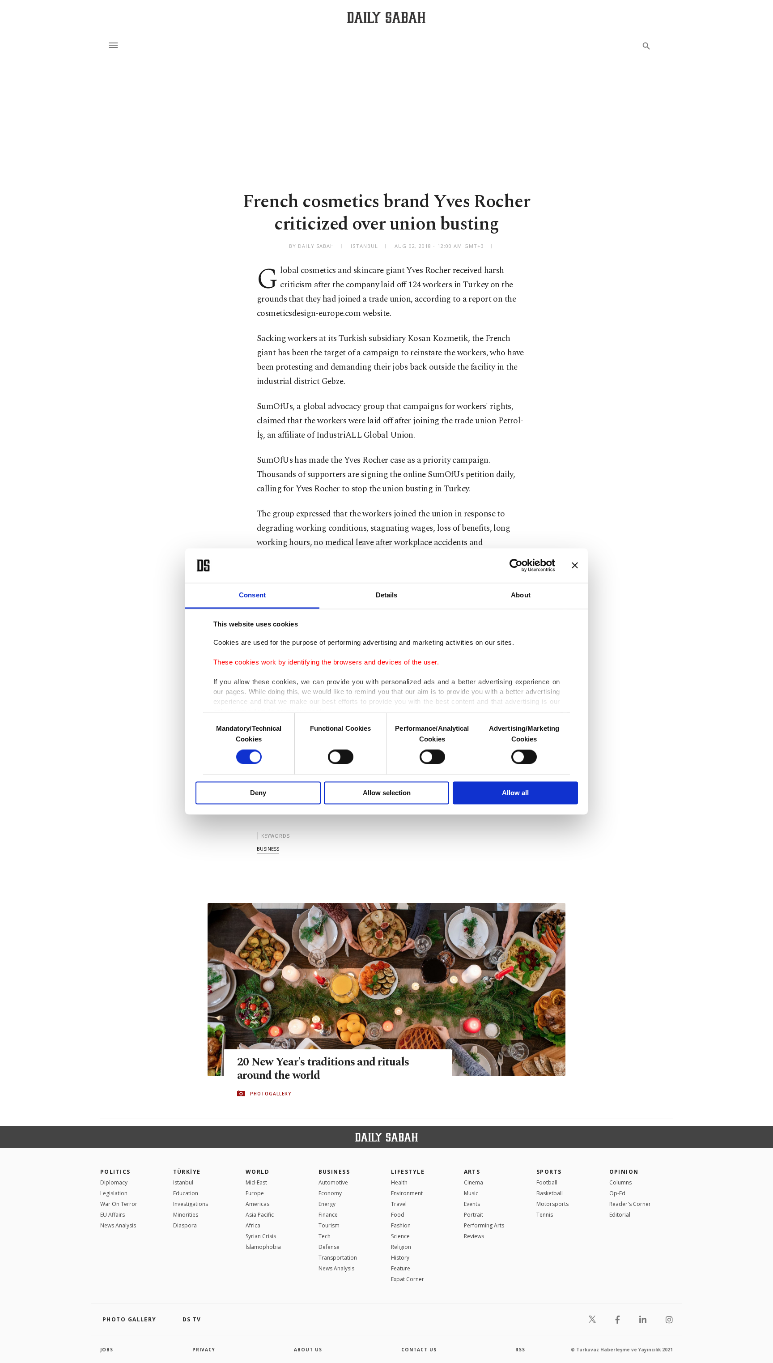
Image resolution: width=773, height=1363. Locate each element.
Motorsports (552, 1204)
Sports (549, 1172)
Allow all (515, 793)
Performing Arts (484, 1225)
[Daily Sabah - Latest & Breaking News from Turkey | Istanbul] (386, 17)
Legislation (113, 1193)
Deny (258, 793)
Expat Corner (407, 1279)
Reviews (474, 1236)
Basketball (549, 1193)
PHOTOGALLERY (270, 1093)
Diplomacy (113, 1182)
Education (185, 1193)
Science (400, 1236)
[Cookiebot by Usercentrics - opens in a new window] (516, 565)
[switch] (340, 757)
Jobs (106, 1349)
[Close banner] (575, 565)
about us (308, 1349)
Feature (400, 1268)
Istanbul (183, 1182)
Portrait (473, 1214)
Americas (257, 1204)
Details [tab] (387, 595)
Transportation (338, 1257)
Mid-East (256, 1182)
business (268, 848)
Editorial (619, 1214)
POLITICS (115, 1172)
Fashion (401, 1225)
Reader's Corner (630, 1204)
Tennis (544, 1214)
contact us (419, 1349)
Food (397, 1214)
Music (471, 1193)
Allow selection (387, 793)
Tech (325, 1236)
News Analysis (118, 1225)
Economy (330, 1193)
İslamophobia (263, 1247)
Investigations (190, 1204)
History (400, 1257)
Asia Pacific (260, 1214)
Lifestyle (408, 1172)
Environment (407, 1193)
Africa (253, 1225)
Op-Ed (617, 1193)
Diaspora (185, 1225)
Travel (399, 1204)
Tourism (329, 1225)
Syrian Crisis (261, 1236)
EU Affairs (112, 1214)
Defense (329, 1247)
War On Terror (118, 1204)
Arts (472, 1172)
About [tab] (521, 595)
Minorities (185, 1214)
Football (546, 1182)
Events (472, 1204)
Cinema (473, 1182)
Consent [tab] (252, 595)
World (257, 1172)
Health (399, 1182)
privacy (203, 1349)
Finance (328, 1214)
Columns (620, 1182)
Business (334, 1172)
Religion (401, 1247)
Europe (255, 1193)
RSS (520, 1349)
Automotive (333, 1182)
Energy (327, 1204)
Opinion (624, 1172)
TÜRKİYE (187, 1172)
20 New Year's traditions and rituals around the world (323, 1069)
